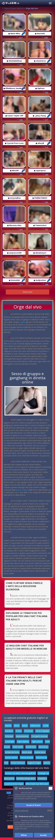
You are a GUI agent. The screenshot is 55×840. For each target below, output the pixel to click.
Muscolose (43, 747)
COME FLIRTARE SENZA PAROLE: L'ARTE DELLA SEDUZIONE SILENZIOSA (24, 586)
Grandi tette (31, 747)
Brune (16, 725)
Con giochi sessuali (39, 736)
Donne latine (40, 752)
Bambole (9, 731)
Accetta (43, 835)
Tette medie (18, 747)
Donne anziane (26, 757)
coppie (22, 322)
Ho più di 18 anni (33, 805)
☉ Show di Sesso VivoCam (13, 8)
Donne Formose (18, 763)
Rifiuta (24, 835)
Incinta (18, 731)
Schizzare (9, 736)
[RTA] (49, 810)
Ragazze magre (34, 763)
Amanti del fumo (12, 752)
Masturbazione (22, 736)
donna (10, 343)
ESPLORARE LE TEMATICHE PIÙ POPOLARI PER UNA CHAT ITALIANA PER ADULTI (26, 616)
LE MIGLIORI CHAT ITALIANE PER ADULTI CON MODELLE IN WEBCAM (26, 647)
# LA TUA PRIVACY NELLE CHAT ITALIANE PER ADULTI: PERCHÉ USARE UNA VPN (24, 680)
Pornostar (28, 731)
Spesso (47, 763)
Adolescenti (35, 725)
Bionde (8, 725)
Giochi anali (27, 752)
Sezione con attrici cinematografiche (20, 773)
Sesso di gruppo (42, 731)
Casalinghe (9, 741)
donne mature (22, 490)
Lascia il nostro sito (21, 811)
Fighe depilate (23, 741)
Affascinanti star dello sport (37, 784)
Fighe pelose (37, 741)
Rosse (24, 725)
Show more (27, 292)
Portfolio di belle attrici (26, 778)
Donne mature (11, 757)
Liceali (45, 725)
